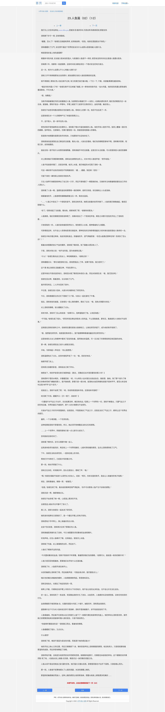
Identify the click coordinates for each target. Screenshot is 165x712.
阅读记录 (115, 3)
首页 (39, 3)
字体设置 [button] (124, 3)
